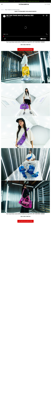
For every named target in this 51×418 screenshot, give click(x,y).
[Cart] (49, 4)
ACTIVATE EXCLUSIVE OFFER (25, 49)
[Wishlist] (47, 4)
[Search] (45, 4)
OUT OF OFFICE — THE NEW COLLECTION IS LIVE (25, 1)
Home (2, 9)
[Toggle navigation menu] (2, 4)
